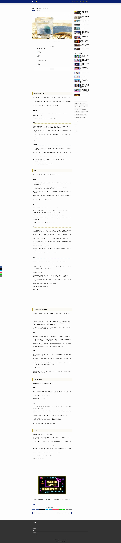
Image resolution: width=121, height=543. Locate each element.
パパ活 (84, 106)
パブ (86, 106)
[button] (35, 509)
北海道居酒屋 (81, 112)
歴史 (39, 51)
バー (79, 106)
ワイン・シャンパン (77, 109)
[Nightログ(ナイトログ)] (35, 2)
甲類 (39, 67)
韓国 (86, 117)
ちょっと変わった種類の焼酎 (42, 60)
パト (81, 106)
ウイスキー (80, 103)
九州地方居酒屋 (82, 111)
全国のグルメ (77, 112)
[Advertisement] (52, 80)
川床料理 (81, 114)
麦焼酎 (39, 55)
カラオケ (84, 103)
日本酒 (85, 114)
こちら (69, 499)
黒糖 (39, 64)
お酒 (33, 10)
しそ (39, 61)
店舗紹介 (66, 539)
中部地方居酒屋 (77, 111)
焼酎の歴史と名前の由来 (41, 48)
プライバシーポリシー (56, 539)
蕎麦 (39, 63)
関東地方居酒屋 (82, 117)
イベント (76, 103)
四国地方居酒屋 (77, 114)
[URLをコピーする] (69, 509)
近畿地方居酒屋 (77, 117)
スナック (76, 106)
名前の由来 (40, 52)
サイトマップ (62, 539)
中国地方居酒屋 (84, 109)
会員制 (87, 111)
